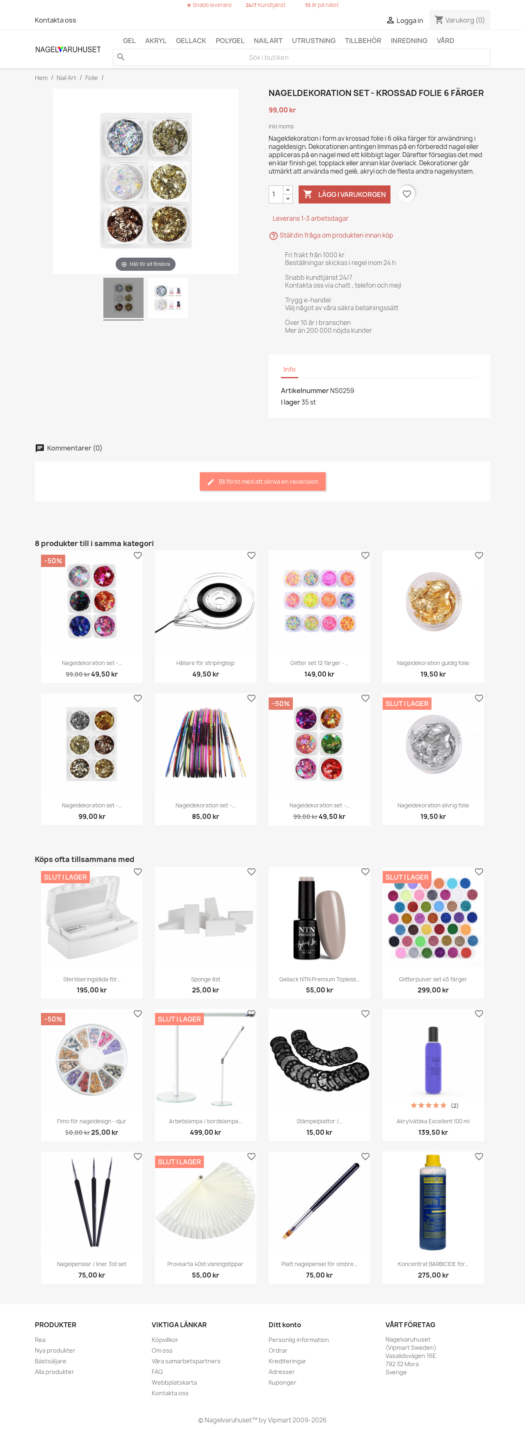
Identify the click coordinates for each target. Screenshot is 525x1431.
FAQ (157, 1372)
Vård (445, 40)
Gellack (191, 40)
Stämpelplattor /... (319, 1121)
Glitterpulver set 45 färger (433, 979)
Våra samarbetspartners (186, 1361)
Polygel (230, 40)
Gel (129, 40)
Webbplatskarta (174, 1382)
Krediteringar (287, 1361)
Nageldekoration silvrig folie (433, 805)
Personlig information (299, 1340)
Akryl (156, 40)
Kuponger (283, 1382)
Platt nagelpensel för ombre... (319, 1264)
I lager (290, 402)
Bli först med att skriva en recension (268, 481)
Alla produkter (54, 1372)
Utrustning (314, 40)
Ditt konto (285, 1324)
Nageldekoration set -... (92, 663)
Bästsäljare (50, 1361)
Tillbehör (363, 40)
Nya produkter (55, 1350)
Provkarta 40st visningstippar (205, 1264)
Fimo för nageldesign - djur (91, 1121)
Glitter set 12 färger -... (319, 663)
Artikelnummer (305, 390)
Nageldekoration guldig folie (433, 663)
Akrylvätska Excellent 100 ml (433, 1121)
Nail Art (268, 40)
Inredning (409, 40)
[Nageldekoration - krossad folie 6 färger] (123, 299)
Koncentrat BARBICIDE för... (433, 1264)
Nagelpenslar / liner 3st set (91, 1264)
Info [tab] (289, 369)
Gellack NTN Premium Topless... (319, 979)
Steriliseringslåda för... (92, 979)
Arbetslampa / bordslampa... (205, 1121)
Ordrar (278, 1350)
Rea (40, 1340)
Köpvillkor (165, 1340)
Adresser (282, 1372)
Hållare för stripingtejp (205, 663)
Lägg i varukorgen (344, 194)
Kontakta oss (55, 20)
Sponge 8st (205, 979)
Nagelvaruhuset (227, 1420)
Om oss (162, 1350)
